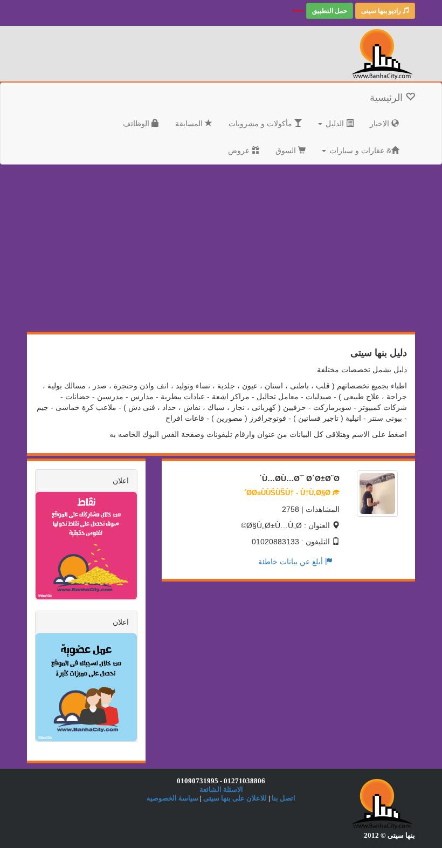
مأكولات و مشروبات (261, 123)
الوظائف (137, 123)
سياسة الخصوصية (172, 798)
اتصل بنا (283, 798)
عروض (240, 150)
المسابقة (190, 123)
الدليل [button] (334, 123)
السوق (286, 150)
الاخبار (380, 123)
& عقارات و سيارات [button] (359, 150)
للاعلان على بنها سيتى (235, 798)
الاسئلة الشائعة (221, 789)
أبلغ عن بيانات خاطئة (291, 561)
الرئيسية (387, 97)
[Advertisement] (316, 250)
